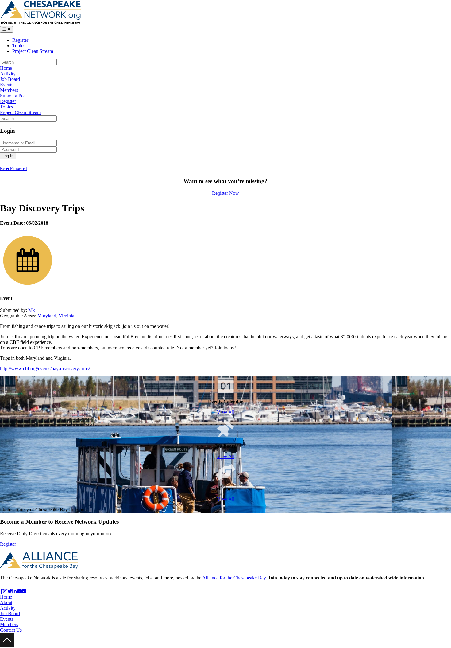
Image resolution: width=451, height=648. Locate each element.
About (6, 602)
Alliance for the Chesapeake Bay (234, 577)
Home (6, 68)
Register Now (225, 193)
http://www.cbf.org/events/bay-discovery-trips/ (45, 368)
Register (20, 40)
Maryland (46, 315)
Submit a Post (13, 95)
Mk (31, 310)
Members (9, 90)
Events (6, 84)
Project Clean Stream (32, 51)
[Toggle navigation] (6, 29)
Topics (18, 45)
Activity (8, 73)
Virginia (66, 315)
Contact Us (11, 630)
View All (225, 412)
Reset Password (13, 168)
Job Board (10, 79)
